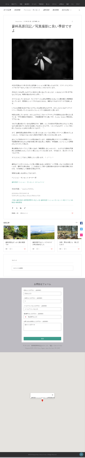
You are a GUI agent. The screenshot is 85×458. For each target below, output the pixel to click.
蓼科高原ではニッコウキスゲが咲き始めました (42, 243)
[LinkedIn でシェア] (20, 208)
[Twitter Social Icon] (81, 229)
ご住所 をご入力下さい (33, 298)
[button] (79, 10)
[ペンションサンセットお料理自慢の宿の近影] (16, 232)
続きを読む (65, 10)
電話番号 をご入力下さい (34, 313)
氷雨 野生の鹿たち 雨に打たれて (69, 243)
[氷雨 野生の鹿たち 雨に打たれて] (69, 232)
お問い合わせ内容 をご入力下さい (36, 321)
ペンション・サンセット (32, 10)
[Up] (81, 454)
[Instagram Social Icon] (81, 235)
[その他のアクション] (72, 21)
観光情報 (56, 10)
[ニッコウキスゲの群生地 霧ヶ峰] (43, 232)
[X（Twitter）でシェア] (16, 208)
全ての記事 (7, 10)
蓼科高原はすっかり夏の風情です (15, 243)
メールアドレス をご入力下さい (35, 306)
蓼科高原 (46, 10)
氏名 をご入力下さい (33, 290)
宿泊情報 (17, 10)
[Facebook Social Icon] (81, 223)
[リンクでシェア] (25, 208)
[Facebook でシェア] (12, 208)
